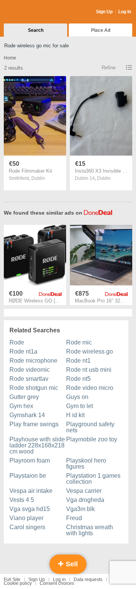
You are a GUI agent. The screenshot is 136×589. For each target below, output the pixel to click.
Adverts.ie (33, 12)
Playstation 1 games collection (93, 478)
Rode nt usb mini (88, 369)
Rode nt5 (78, 379)
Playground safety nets (90, 427)
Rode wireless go (89, 351)
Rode (16, 342)
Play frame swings (34, 424)
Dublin (38, 178)
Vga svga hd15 (29, 509)
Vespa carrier (84, 491)
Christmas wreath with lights (89, 530)
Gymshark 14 (27, 415)
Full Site (12, 579)
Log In (124, 11)
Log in (59, 579)
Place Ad (100, 30)
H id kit (75, 415)
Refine (109, 67)
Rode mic (79, 342)
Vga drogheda (85, 500)
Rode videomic (29, 369)
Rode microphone (33, 360)
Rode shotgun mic (33, 388)
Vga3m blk (80, 509)
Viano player (26, 518)
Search (35, 30)
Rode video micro (89, 388)
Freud (74, 518)
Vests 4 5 (21, 500)
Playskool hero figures (86, 463)
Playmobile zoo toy (91, 439)
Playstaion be (27, 475)
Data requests (88, 579)
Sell (71, 564)
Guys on (77, 397)
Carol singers (27, 527)
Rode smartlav (28, 379)
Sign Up (104, 11)
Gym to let (79, 406)
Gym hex (21, 406)
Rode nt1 (78, 360)
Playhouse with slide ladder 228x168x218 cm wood (37, 445)
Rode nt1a (23, 351)
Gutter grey (24, 397)
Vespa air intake (31, 491)
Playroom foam (29, 460)
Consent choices (57, 583)
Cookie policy (18, 583)
